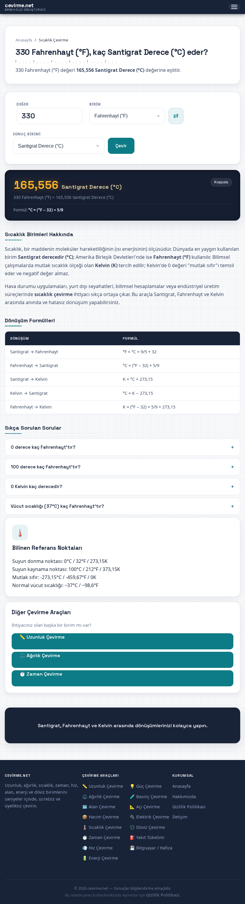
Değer (22, 104)
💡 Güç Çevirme (146, 786)
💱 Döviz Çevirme (147, 827)
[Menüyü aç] (234, 7)
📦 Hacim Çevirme (100, 817)
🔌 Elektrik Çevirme (149, 817)
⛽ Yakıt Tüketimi (147, 837)
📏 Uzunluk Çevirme (42, 637)
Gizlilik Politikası (189, 806)
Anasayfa (24, 40)
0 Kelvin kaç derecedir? (36, 486)
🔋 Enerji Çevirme (100, 858)
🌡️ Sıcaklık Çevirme (102, 827)
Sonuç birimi (27, 134)
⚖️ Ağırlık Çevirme (39, 656)
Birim (95, 104)
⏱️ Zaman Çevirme (40, 674)
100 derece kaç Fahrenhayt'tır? (45, 467)
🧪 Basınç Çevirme (148, 796)
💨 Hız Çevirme (97, 848)
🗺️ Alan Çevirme (98, 806)
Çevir (121, 146)
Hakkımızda (184, 796)
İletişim (179, 817)
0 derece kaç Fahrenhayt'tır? (43, 447)
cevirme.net (25, 7)
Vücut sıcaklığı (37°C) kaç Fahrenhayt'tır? (57, 506)
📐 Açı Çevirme (145, 806)
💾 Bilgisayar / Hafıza (151, 848)
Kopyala (221, 182)
